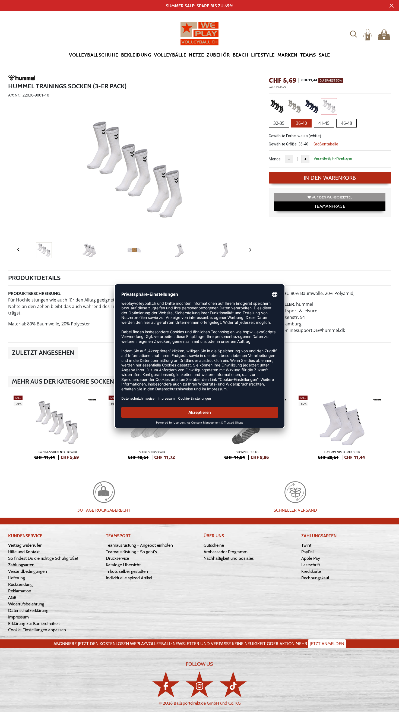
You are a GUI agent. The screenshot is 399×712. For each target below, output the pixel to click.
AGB (12, 597)
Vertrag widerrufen (25, 545)
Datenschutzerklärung (28, 610)
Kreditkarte (311, 571)
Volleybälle (170, 55)
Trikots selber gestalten (127, 571)
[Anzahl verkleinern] (289, 159)
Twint (306, 545)
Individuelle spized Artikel (129, 577)
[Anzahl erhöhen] (305, 159)
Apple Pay (310, 558)
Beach (240, 55)
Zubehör (218, 55)
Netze (196, 55)
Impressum (18, 617)
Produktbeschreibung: (34, 293)
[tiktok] (233, 684)
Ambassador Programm (226, 551)
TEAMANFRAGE (329, 206)
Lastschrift (310, 564)
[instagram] (199, 684)
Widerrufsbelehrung (26, 604)
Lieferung (16, 577)
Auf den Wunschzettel (332, 197)
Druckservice (117, 558)
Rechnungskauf (315, 577)
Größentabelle (326, 144)
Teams (308, 55)
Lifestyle (263, 55)
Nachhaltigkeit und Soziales (229, 558)
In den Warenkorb (330, 178)
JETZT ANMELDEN (327, 643)
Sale (324, 55)
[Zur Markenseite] (21, 79)
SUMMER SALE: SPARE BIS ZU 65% (199, 5)
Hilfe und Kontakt (24, 551)
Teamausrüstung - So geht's (131, 551)
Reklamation (19, 590)
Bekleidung (136, 55)
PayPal (307, 551)
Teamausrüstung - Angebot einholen (139, 545)
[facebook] (165, 684)
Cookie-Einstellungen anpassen (37, 629)
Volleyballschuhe (93, 55)
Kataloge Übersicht (123, 564)
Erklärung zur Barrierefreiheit (34, 623)
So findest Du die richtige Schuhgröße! (43, 558)
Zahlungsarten (21, 564)
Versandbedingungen (27, 571)
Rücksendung (20, 584)
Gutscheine (214, 545)
